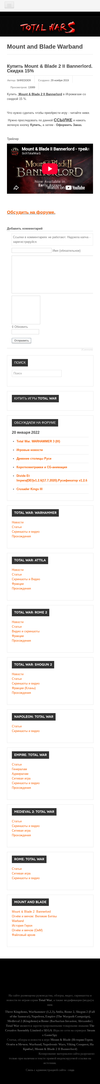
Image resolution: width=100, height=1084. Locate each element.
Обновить (21, 327)
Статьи (17, 527)
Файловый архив (23, 935)
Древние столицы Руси (34, 458)
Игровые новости (30, 450)
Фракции (18, 584)
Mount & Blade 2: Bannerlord (31, 911)
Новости (17, 522)
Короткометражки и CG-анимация (42, 467)
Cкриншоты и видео (26, 683)
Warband (18, 921)
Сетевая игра (21, 778)
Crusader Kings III (30, 489)
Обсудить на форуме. (31, 212)
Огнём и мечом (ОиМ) (27, 930)
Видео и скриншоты (26, 631)
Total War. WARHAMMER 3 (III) (38, 441)
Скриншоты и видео (26, 531)
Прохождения (21, 536)
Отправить (21, 340)
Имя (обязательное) (66, 250)
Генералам (19, 769)
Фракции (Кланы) (24, 688)
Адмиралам (20, 774)
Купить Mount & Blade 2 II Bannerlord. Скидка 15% (50, 68)
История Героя (22, 925)
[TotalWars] (48, 28)
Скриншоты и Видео (26, 579)
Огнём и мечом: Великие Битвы (34, 916)
